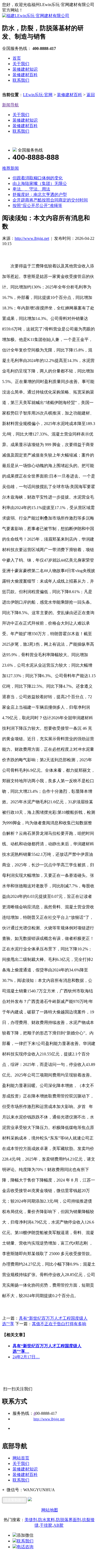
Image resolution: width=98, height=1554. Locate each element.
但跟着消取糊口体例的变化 (38, 178)
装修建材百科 (25, 74)
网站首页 (21, 1458)
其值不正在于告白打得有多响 (59, 1324)
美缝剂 (31, 1519)
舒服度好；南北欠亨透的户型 (40, 194)
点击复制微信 (14, 1500)
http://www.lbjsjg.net (32, 238)
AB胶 (58, 1525)
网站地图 (49, 1510)
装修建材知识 (25, 69)
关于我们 (21, 63)
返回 (91, 94)
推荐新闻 (10, 168)
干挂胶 (46, 1525)
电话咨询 (25, 1547)
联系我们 (21, 80)
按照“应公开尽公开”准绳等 (37, 205)
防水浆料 (46, 1519)
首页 (17, 58)
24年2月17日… (26, 1357)
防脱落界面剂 (68, 1519)
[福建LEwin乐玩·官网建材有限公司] (35, 15)
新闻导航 (10, 105)
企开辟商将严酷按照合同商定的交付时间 (50, 200)
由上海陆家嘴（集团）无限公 (40, 183)
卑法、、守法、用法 (31, 189)
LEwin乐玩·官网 (38, 94)
